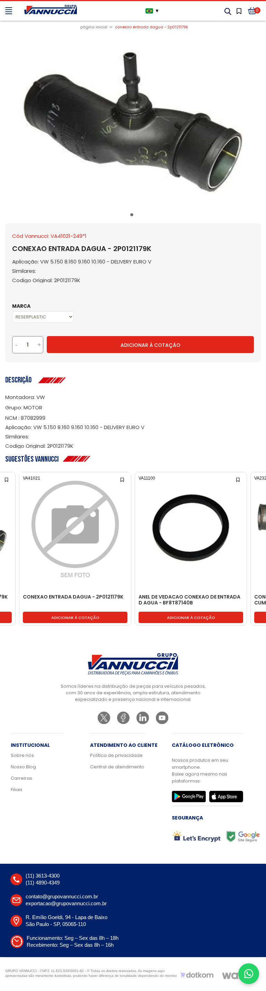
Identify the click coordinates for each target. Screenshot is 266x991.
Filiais (17, 789)
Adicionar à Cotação (150, 345)
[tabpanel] (133, 121)
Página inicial (93, 27)
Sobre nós (22, 755)
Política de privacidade (116, 755)
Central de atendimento (117, 766)
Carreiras (21, 778)
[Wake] (237, 975)
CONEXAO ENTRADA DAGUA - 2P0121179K (73, 597)
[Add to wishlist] (7, 479)
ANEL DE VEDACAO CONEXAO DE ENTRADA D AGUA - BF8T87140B (189, 600)
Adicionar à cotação (75, 617)
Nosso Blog (23, 766)
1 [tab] (133, 216)
